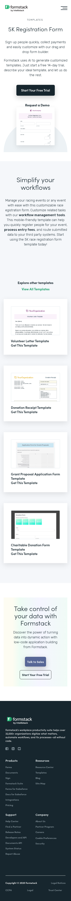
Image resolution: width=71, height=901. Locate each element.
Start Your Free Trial (35, 90)
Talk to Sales (35, 662)
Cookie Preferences (46, 838)
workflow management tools (42, 215)
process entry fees (19, 230)
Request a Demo (37, 105)
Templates (35, 19)
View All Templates (36, 289)
